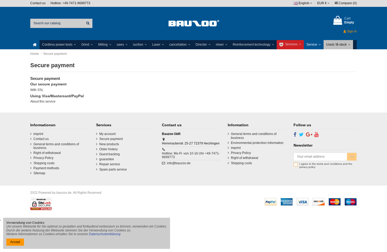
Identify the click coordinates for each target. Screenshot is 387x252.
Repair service (109, 164)
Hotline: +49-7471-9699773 (71, 3)
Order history (108, 149)
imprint (38, 134)
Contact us (38, 3)
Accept (15, 242)
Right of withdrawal (47, 153)
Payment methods (46, 168)
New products (109, 144)
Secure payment (111, 139)
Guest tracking (109, 154)
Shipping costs (43, 163)
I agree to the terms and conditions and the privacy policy (325, 165)
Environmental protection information (257, 143)
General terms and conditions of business (56, 146)
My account (107, 134)
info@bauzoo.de (179, 163)
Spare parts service (113, 169)
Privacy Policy (43, 158)
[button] (59, 44)
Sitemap (39, 173)
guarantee (106, 159)
